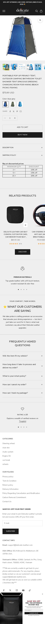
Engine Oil (6, 456)
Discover (22, 252)
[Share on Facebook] (10, 111)
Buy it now (22, 135)
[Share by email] (21, 111)
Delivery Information (10, 489)
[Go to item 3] (22, 66)
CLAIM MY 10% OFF (33, 613)
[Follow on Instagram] (17, 590)
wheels (5, 464)
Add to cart (22, 127)
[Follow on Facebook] (3, 590)
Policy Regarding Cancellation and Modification (21, 493)
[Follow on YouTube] (23, 590)
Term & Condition (9, 481)
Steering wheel (8, 443)
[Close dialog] (43, 594)
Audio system (7, 452)
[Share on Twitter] (14, 111)
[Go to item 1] (6, 66)
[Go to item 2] (14, 66)
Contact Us (6, 501)
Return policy (7, 485)
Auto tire (6, 448)
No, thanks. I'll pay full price (33, 615)
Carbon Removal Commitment (14, 497)
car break (6, 460)
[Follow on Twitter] (10, 590)
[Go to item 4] (30, 66)
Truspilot (22, 421)
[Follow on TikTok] (29, 590)
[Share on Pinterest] (17, 111)
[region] (22, 275)
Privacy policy (7, 476)
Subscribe (10, 531)
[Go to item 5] (38, 66)
